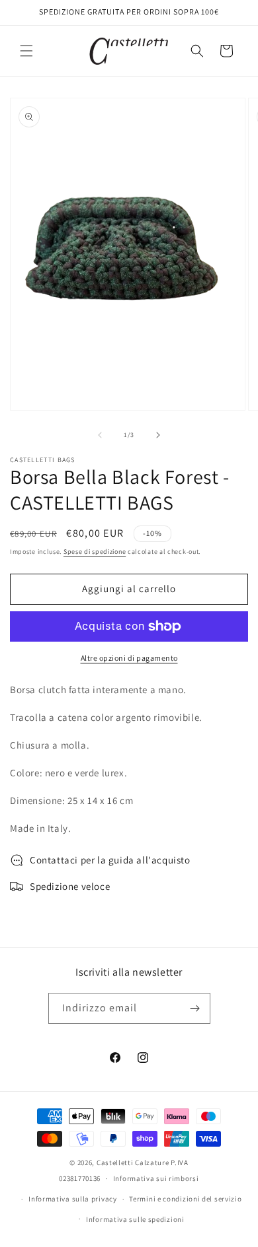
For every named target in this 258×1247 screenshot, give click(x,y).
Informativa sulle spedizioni (135, 1219)
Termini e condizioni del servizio (185, 1198)
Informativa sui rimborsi (156, 1178)
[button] (26, 50)
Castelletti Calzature (133, 1162)
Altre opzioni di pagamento (129, 658)
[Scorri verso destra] (158, 435)
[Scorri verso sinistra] (99, 435)
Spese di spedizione (95, 551)
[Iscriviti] (195, 1008)
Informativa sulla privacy (72, 1198)
